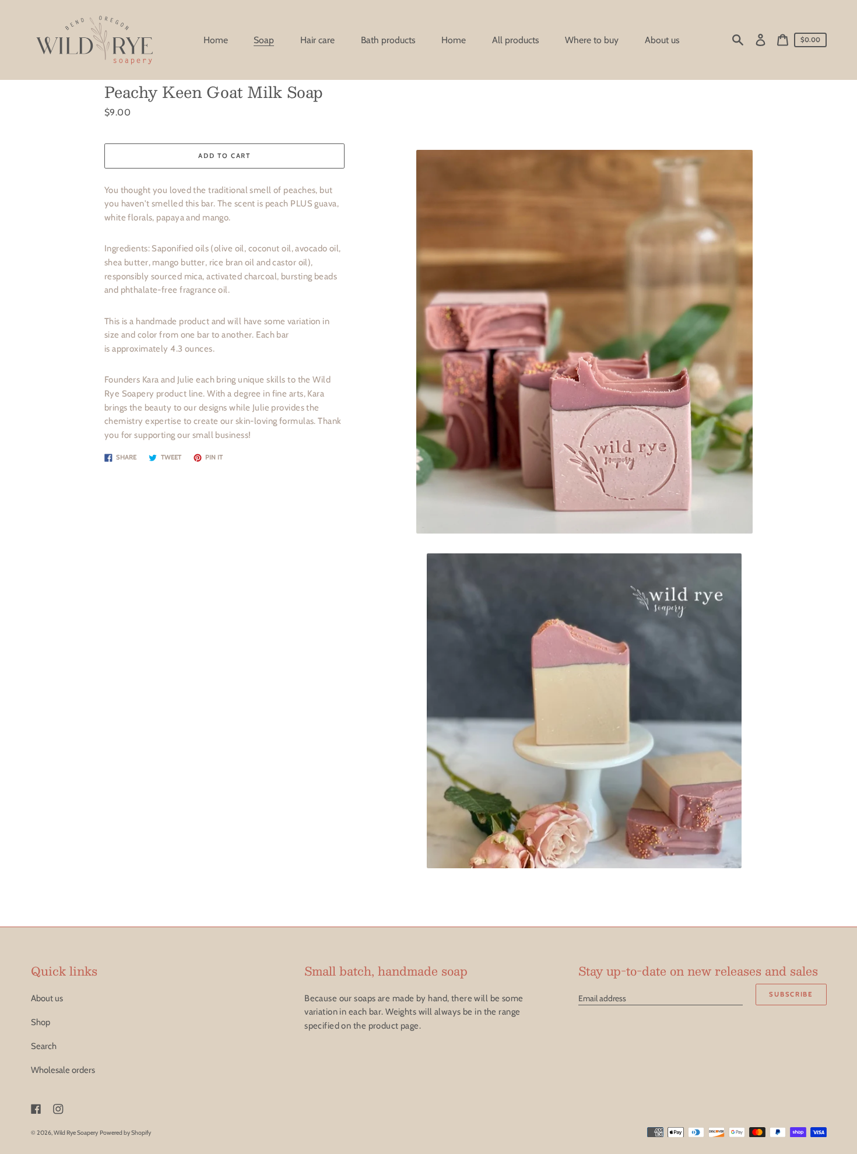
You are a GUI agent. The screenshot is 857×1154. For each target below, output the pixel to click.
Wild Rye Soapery (76, 1133)
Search (44, 1046)
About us (47, 998)
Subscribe (790, 994)
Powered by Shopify (125, 1133)
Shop (40, 1022)
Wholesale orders (63, 1070)
